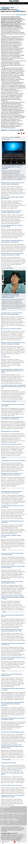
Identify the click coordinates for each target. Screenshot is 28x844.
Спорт (3, 670)
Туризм (4, 611)
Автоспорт (8, 822)
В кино (7, 814)
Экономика (3, 815)
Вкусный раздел (6, 759)
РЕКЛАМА (9, 833)
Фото (2, 810)
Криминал (14, 815)
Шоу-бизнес (10, 3)
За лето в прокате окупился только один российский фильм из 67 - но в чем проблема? (12, 167)
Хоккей (2, 822)
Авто (19, 815)
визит (12, 7)
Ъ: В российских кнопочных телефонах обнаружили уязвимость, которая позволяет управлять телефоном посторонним (13, 597)
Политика (3, 814)
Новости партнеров (5, 811)
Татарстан (14, 821)
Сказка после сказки (5, 356)
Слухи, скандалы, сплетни (9, 401)
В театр (2, 818)
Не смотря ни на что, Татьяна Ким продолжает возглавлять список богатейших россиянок (10, 296)
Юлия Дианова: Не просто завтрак (8, 762)
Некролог (24, 3)
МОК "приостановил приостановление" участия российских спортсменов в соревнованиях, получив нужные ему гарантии (12, 746)
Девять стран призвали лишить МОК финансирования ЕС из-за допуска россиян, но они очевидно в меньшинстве (12, 704)
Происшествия (21, 814)
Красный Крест (6, 7)
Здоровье (14, 3)
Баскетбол (8, 821)
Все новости (3, 808)
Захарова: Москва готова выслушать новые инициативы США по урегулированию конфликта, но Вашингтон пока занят (13, 386)
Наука (3, 488)
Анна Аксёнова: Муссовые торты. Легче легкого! (11, 785)
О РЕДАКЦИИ (3, 833)
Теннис (2, 823)
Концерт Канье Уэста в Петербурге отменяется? (11, 328)
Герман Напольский (21, 14)
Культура (2, 817)
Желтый (8, 817)
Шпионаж (20, 3)
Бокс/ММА (3, 824)
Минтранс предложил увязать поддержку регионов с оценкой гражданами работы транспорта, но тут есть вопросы (12, 371)
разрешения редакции (11, 836)
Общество (14, 814)
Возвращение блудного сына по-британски (10, 431)
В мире (2, 809)
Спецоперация (2, 3)
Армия (17, 3)
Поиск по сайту (3, 5)
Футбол (2, 821)
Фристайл (8, 823)
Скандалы (6, 3)
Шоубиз (4, 457)
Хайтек (4, 550)
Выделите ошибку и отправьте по (11, 137)
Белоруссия (14, 822)
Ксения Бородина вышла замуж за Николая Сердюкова (13, 460)
